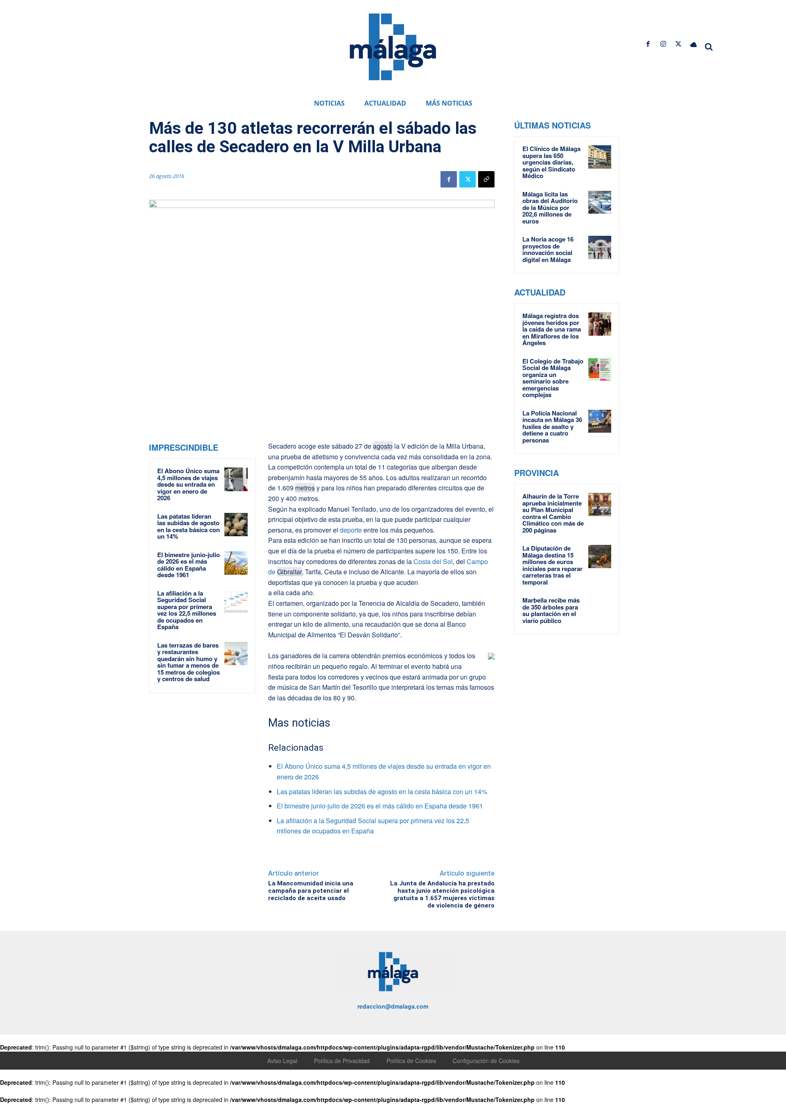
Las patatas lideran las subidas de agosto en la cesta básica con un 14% (188, 526)
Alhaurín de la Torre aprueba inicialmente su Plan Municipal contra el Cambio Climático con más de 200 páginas (553, 513)
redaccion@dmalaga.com (392, 1006)
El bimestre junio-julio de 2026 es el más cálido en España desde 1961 (188, 565)
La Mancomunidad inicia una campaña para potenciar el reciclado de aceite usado (310, 891)
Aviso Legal (282, 1061)
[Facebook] (647, 44)
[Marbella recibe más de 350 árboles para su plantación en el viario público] (599, 608)
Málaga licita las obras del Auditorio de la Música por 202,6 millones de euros (550, 208)
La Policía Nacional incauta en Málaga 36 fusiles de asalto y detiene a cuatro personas (552, 427)
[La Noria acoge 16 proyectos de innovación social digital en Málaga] (599, 247)
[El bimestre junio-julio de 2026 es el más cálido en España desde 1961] (236, 563)
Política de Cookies (411, 1061)
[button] (709, 46)
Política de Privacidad (342, 1061)
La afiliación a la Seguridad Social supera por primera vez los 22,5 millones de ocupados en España (186, 610)
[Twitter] (678, 44)
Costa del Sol (433, 561)
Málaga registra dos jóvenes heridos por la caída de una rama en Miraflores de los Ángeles (551, 329)
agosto (383, 446)
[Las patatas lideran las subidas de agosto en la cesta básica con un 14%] (236, 525)
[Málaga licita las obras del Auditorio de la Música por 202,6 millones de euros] (599, 202)
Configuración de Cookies (486, 1061)
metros (305, 487)
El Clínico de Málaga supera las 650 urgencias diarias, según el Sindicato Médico (551, 162)
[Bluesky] (693, 44)
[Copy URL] (486, 179)
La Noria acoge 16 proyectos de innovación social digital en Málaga (548, 249)
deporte (350, 530)
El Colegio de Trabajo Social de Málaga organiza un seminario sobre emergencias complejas (552, 378)
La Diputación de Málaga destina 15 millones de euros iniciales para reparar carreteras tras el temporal (552, 565)
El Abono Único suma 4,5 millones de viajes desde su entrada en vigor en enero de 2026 (188, 484)
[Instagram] (663, 44)
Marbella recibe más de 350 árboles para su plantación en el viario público (551, 610)
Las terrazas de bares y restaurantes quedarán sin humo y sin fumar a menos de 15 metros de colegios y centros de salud (188, 662)
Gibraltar (289, 571)
